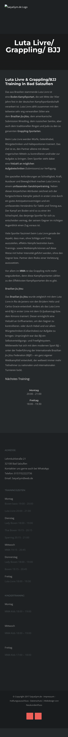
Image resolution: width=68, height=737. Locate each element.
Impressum (48, 696)
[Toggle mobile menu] (62, 15)
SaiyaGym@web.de (22, 478)
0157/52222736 (23, 473)
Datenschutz (36, 700)
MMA (22, 270)
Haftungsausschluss (19, 700)
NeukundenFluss (34, 705)
